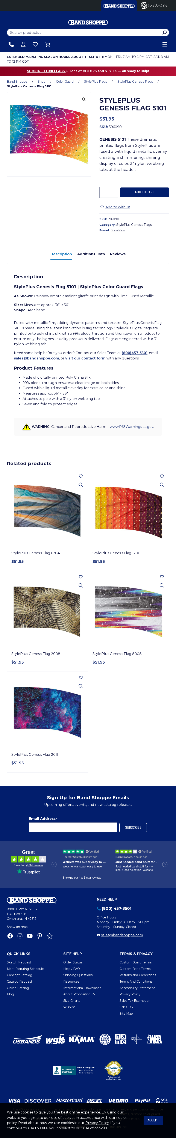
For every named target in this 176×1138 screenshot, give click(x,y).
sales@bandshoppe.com (36, 358)
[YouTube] (30, 936)
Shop (42, 82)
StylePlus (118, 230)
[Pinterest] (39, 936)
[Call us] (11, 44)
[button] (84, 99)
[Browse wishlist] (35, 44)
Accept (153, 1120)
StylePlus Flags (95, 82)
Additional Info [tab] (91, 254)
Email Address (43, 819)
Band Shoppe (17, 82)
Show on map (17, 927)
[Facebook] (10, 936)
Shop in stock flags (46, 71)
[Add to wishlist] (80, 476)
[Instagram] (20, 936)
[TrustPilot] (49, 936)
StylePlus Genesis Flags (135, 82)
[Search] (164, 32)
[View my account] (23, 44)
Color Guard (65, 82)
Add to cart (144, 192)
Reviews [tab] (118, 254)
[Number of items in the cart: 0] (47, 44)
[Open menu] (164, 44)
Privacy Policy (97, 1123)
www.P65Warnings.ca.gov (131, 426)
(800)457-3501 (134, 353)
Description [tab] (61, 254)
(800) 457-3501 (116, 908)
